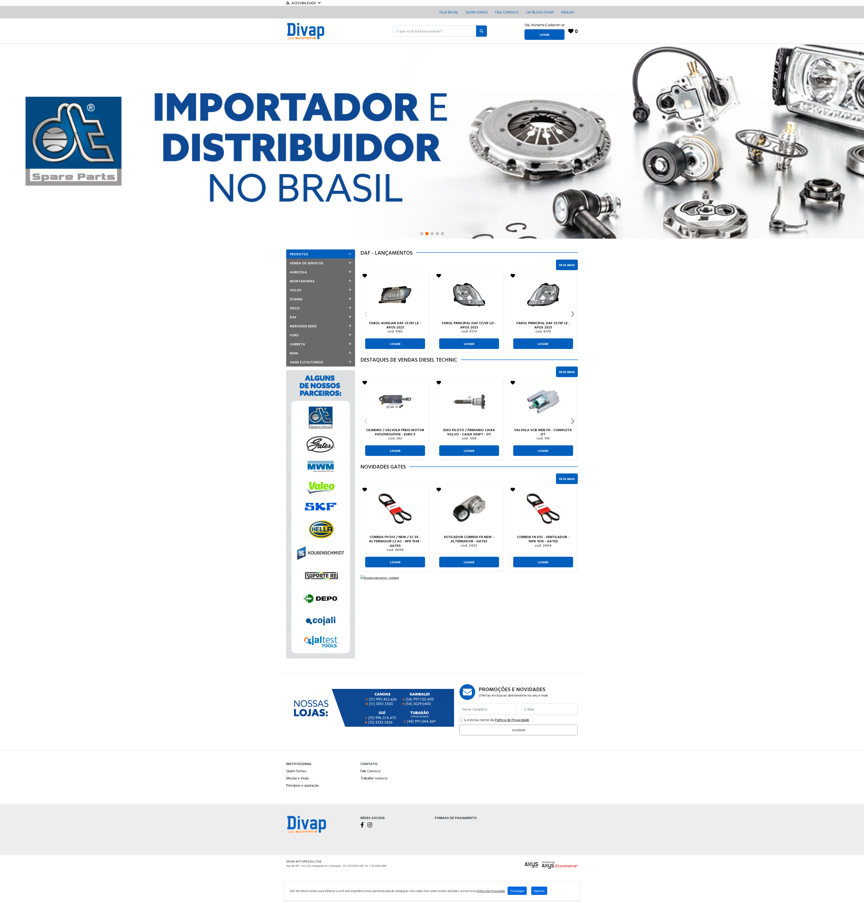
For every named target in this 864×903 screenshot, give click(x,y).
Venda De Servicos (306, 263)
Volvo (296, 290)
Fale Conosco (370, 771)
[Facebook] (362, 825)
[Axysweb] (531, 865)
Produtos (299, 254)
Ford (294, 335)
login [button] (544, 34)
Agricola (298, 272)
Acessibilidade (304, 3)
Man (294, 353)
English (567, 12)
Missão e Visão (297, 778)
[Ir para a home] (306, 824)
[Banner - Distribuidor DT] (432, 140)
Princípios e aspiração (302, 785)
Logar (395, 343)
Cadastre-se (555, 24)
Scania (296, 299)
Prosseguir (517, 890)
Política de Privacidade (512, 719)
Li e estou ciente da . (497, 719)
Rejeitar (539, 890)
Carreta (297, 344)
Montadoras (302, 281)
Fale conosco (507, 12)
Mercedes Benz (303, 326)
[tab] (320, 253)
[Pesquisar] (481, 31)
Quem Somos (477, 12)
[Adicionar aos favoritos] (364, 275)
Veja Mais (567, 265)
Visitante (537, 24)
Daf (293, 317)
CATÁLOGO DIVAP (540, 12)
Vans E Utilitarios (306, 362)
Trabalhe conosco (373, 778)
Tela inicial (448, 12)
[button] (434, 31)
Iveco (295, 308)
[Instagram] (369, 825)
